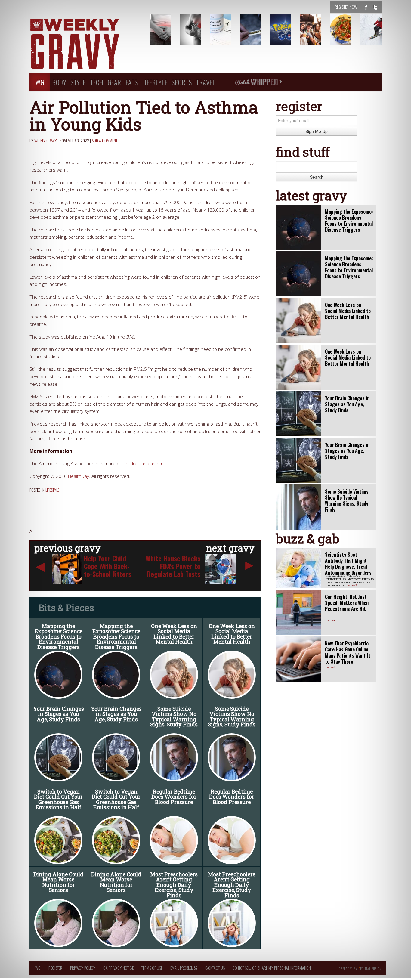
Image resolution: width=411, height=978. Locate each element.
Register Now (346, 7)
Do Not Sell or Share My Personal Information (272, 967)
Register (55, 967)
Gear (114, 82)
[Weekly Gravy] (85, 44)
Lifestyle (155, 82)
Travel (205, 82)
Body (59, 82)
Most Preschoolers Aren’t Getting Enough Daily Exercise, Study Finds (174, 885)
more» (352, 584)
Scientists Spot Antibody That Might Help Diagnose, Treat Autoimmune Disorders (348, 563)
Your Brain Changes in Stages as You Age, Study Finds (58, 714)
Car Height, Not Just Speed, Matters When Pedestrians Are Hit (347, 602)
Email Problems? (184, 967)
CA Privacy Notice (118, 967)
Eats (131, 82)
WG (40, 82)
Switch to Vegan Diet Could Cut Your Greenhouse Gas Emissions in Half (58, 799)
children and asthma (144, 463)
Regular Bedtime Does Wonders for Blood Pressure (173, 797)
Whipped (258, 82)
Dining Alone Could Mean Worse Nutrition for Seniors (58, 882)
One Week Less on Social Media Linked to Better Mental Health (174, 634)
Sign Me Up (316, 131)
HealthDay (78, 476)
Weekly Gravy (45, 140)
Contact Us (215, 967)
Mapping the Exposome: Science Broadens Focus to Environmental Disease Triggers (58, 637)
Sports (182, 82)
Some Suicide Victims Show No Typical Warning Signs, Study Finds (174, 716)
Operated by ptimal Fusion (360, 968)
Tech (97, 82)
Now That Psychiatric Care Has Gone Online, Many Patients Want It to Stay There (347, 652)
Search (316, 177)
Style (78, 82)
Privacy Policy (82, 967)
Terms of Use (151, 967)
